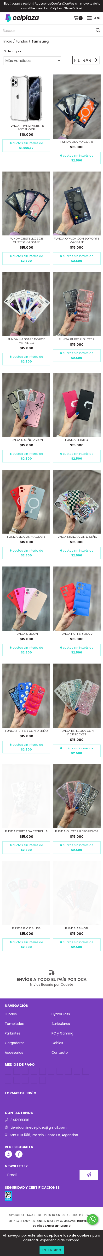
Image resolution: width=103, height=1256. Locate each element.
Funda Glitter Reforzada (76, 831)
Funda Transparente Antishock (26, 127)
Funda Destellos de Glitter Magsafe (26, 240)
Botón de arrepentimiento (52, 1226)
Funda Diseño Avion (26, 440)
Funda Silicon (26, 633)
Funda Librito (76, 440)
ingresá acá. (86, 1221)
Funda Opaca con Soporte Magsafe (76, 240)
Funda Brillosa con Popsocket (77, 732)
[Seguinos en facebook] (19, 1154)
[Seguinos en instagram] (8, 1154)
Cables (57, 1043)
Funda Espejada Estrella (26, 831)
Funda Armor (76, 928)
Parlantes (12, 1033)
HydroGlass (61, 1014)
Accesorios (14, 1052)
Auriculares (61, 1023)
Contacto (60, 1052)
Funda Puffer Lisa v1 (76, 633)
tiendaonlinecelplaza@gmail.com (39, 1127)
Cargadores (14, 1043)
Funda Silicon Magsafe (26, 536)
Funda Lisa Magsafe (76, 141)
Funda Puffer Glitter (77, 339)
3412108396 (20, 1120)
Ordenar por (12, 51)
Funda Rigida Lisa (26, 928)
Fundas (22, 41)
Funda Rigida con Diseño (76, 536)
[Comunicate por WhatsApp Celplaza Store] (92, 1219)
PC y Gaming (62, 1033)
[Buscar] (98, 31)
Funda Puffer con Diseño (26, 731)
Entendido (51, 1250)
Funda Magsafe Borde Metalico (26, 341)
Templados (14, 1023)
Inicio (8, 41)
